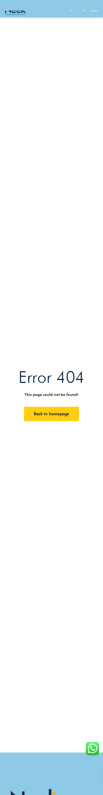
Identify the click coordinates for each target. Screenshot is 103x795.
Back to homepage (51, 414)
